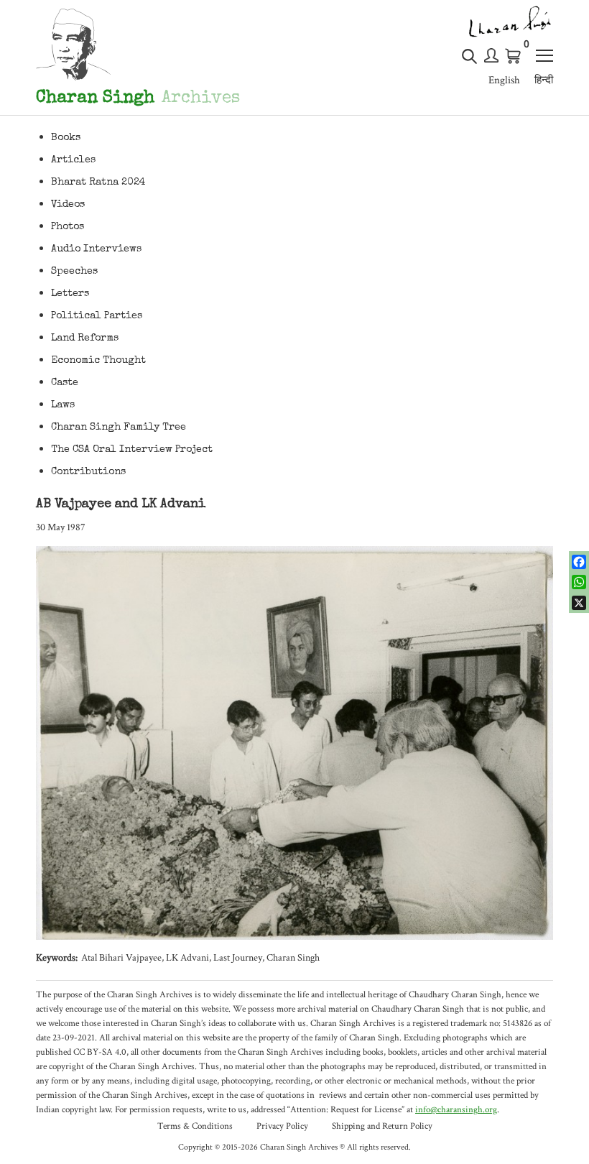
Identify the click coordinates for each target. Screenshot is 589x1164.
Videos (68, 205)
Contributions (88, 472)
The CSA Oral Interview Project (132, 450)
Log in (491, 55)
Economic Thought (98, 361)
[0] (513, 56)
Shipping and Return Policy (382, 1126)
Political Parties (96, 316)
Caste (64, 383)
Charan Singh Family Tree (118, 427)
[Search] (469, 62)
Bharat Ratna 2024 (98, 182)
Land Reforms (85, 338)
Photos (67, 227)
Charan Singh (293, 957)
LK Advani (187, 957)
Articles (73, 160)
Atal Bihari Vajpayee (121, 957)
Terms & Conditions (195, 1126)
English (504, 80)
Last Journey (237, 957)
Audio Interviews (96, 249)
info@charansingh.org (456, 1110)
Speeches (74, 272)
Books (65, 138)
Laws (63, 405)
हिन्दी (543, 80)
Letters (70, 294)
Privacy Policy (282, 1126)
